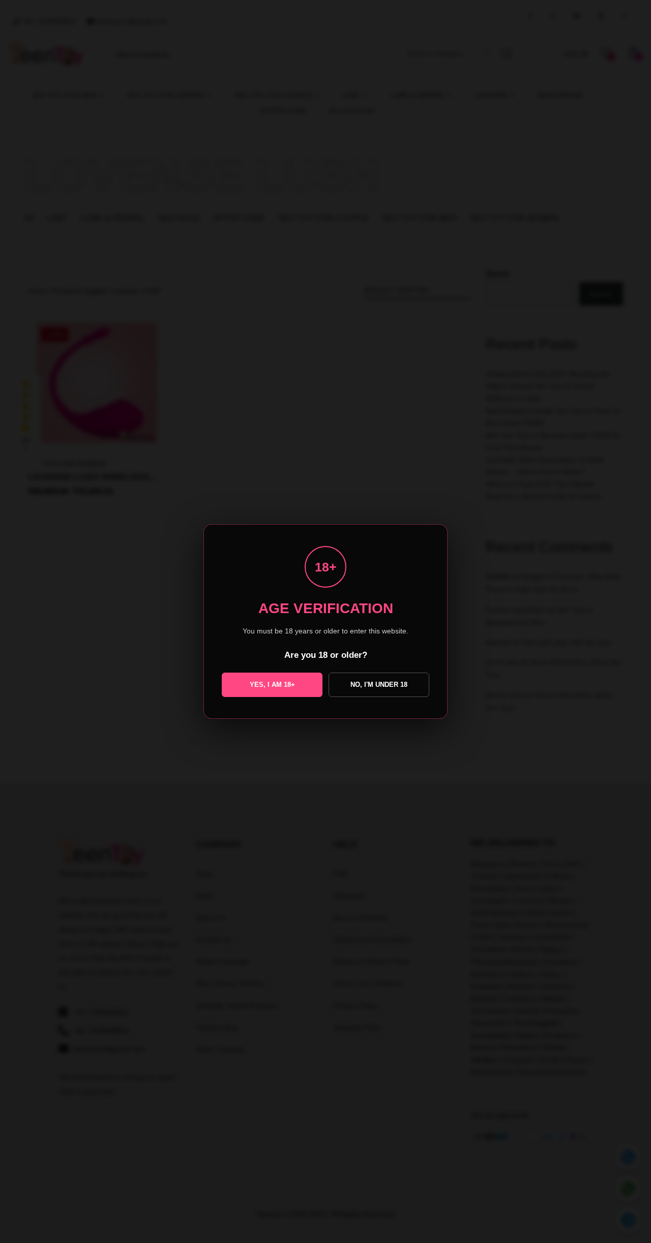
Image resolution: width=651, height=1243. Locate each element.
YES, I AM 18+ (272, 684)
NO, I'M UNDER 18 (378, 684)
